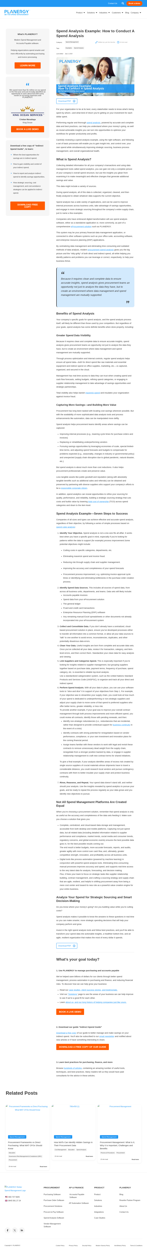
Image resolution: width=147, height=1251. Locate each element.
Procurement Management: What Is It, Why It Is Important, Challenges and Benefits (117, 1145)
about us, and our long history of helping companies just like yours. (96, 1002)
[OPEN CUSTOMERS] (122, 12)
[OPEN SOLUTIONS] (96, 12)
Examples (69, 48)
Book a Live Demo (27, 129)
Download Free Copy (27, 205)
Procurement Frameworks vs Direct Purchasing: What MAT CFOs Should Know (25, 1145)
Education (12, 1153)
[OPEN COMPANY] (140, 12)
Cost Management (60, 1150)
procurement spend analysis (101, 250)
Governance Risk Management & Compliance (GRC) (25, 1156)
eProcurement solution (81, 226)
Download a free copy (66, 1033)
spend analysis (93, 122)
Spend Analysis (79, 48)
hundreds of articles (73, 1068)
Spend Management (72, 42)
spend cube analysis (65, 527)
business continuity (121, 725)
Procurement (13, 1160)
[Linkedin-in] (22, 1230)
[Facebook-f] (8, 1230)
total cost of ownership (98, 501)
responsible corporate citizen (74, 488)
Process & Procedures (108, 1153)
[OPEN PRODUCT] (84, 12)
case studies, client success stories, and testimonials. (93, 990)
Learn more (27, 65)
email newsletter (106, 1036)
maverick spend (92, 393)
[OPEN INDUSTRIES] (109, 12)
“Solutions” (73, 994)
